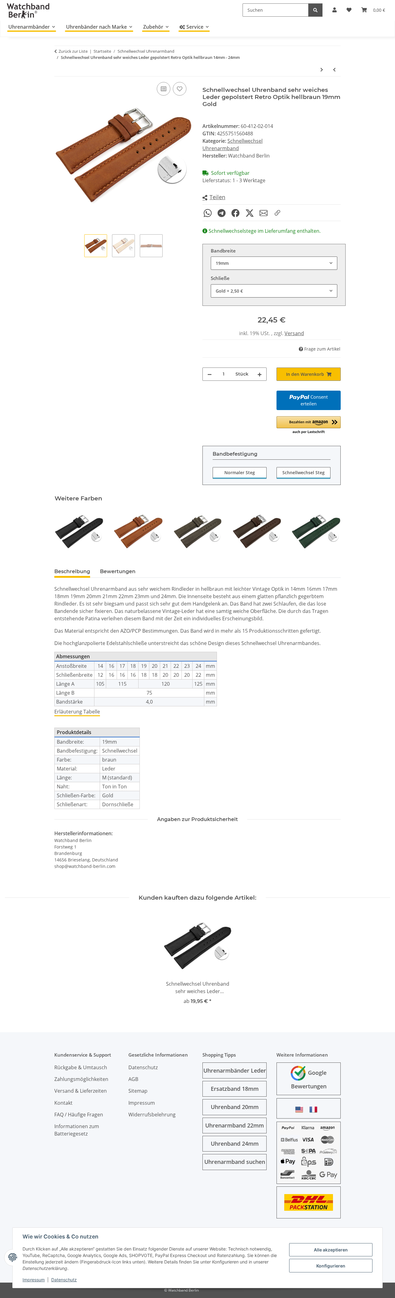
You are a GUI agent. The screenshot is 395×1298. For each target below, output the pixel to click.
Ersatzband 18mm (235, 1088)
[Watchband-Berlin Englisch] (300, 1109)
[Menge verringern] (209, 374)
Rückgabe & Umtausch (80, 1067)
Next (331, 531)
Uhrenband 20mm (235, 1107)
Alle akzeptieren (331, 1249)
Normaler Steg (239, 472)
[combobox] (274, 263)
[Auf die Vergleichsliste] (163, 89)
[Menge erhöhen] (259, 374)
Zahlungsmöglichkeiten (81, 1079)
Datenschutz (64, 1279)
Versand (294, 333)
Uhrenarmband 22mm (234, 1125)
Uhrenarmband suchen (234, 1161)
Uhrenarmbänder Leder (234, 1070)
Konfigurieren (330, 1265)
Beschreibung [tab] (72, 571)
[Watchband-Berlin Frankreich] (315, 1109)
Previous (65, 531)
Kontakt (63, 1102)
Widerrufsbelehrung (152, 1114)
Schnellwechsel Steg (303, 472)
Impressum (34, 1279)
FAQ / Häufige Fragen (78, 1114)
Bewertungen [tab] (117, 571)
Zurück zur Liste (73, 51)
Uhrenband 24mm (235, 1143)
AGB (133, 1079)
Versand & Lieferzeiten (80, 1090)
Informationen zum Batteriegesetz (76, 1130)
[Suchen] (315, 10)
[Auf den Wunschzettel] (179, 89)
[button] (213, 197)
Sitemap (138, 1090)
